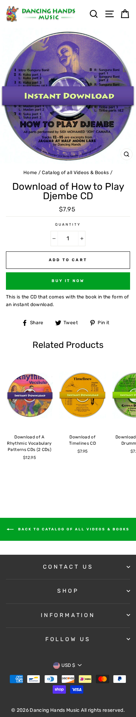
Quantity (68, 224)
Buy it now (68, 281)
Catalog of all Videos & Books (75, 172)
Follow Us (68, 639)
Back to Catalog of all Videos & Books (73, 529)
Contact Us (68, 566)
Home (30, 172)
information (68, 615)
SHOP (67, 590)
